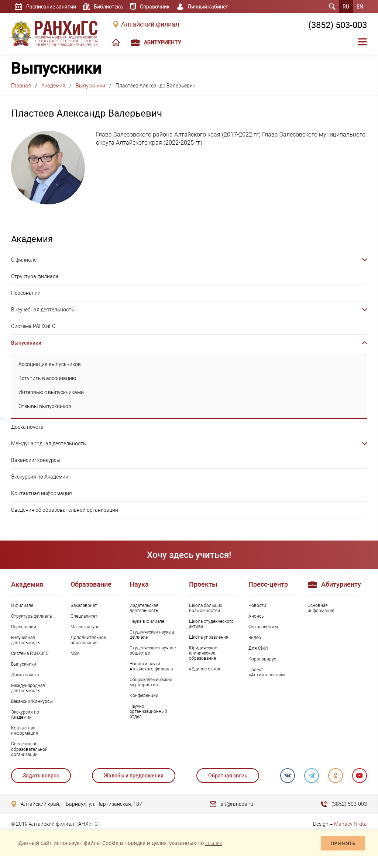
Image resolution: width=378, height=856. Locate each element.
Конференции (144, 695)
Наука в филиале (147, 621)
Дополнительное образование (88, 640)
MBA (75, 653)
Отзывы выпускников (44, 406)
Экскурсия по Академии (39, 477)
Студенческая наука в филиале (152, 634)
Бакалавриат (84, 605)
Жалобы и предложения (134, 776)
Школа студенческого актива (211, 624)
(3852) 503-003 (337, 25)
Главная (21, 85)
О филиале (24, 260)
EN (360, 7)
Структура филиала (35, 276)
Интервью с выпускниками (51, 392)
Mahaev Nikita (350, 824)
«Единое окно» (204, 669)
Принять (342, 843)
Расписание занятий (51, 7)
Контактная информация (41, 493)
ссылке (213, 842)
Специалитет (84, 616)
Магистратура (85, 626)
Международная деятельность (48, 443)
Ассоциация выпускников (49, 364)
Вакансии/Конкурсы (36, 460)
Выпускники (90, 85)
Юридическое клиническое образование (203, 653)
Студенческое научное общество (153, 650)
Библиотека (108, 7)
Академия (53, 85)
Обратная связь (227, 776)
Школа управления (208, 637)
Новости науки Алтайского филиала (151, 666)
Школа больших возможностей (205, 608)
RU (346, 7)
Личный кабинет (208, 7)
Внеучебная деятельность (42, 310)
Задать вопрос (41, 776)
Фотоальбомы (263, 626)
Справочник (155, 7)
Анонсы (256, 616)
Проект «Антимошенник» (267, 672)
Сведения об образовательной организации (64, 510)
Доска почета (27, 427)
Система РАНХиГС (33, 326)
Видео (254, 637)
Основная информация (320, 608)
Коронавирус (262, 659)
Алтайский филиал (150, 24)
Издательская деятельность (144, 608)
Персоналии (26, 293)
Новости (257, 605)
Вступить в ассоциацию (47, 378)
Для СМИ (258, 648)
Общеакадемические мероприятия (151, 682)
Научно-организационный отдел (148, 711)
